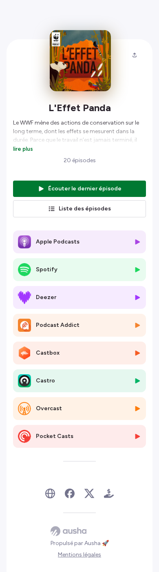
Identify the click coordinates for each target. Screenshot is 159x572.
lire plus (23, 148)
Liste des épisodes (85, 208)
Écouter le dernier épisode (84, 188)
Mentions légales (79, 554)
